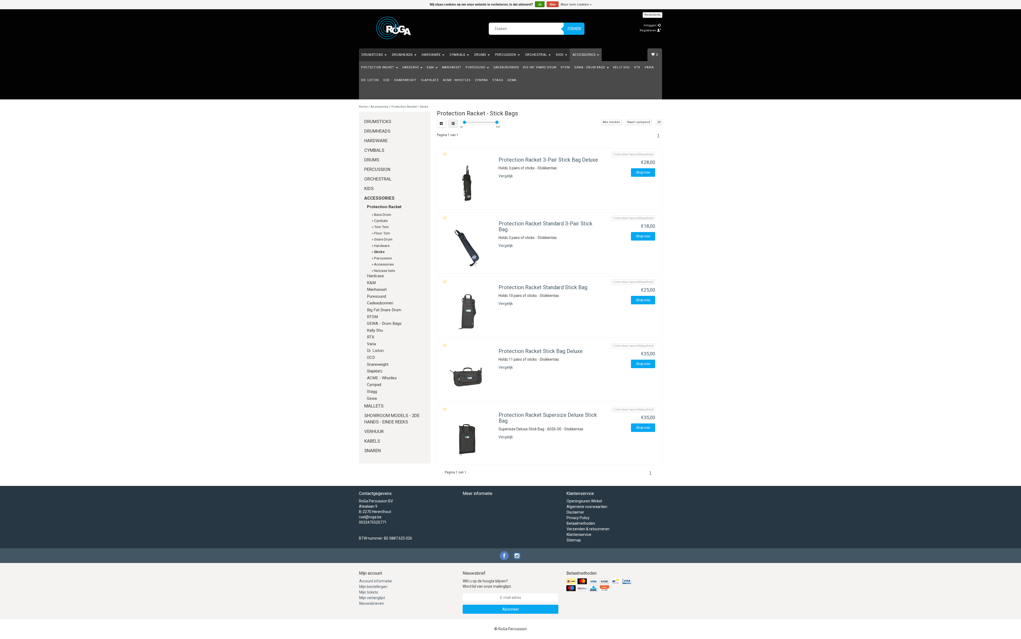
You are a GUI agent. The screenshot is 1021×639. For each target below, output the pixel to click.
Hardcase (411, 67)
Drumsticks (373, 55)
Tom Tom (381, 227)
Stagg (497, 80)
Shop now (643, 172)
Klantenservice (579, 534)
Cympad (481, 80)
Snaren (372, 450)
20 (658, 122)
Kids (560, 55)
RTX (637, 67)
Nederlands (652, 14)
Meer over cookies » (576, 4)
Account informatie (375, 581)
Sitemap (574, 540)
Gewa (511, 80)
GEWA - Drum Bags (590, 67)
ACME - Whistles (457, 80)
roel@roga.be (370, 517)
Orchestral (536, 55)
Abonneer (510, 609)
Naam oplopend (638, 122)
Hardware (432, 55)
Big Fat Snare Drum (539, 67)
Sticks (424, 106)
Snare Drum (383, 239)
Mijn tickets (368, 592)
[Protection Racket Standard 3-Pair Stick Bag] (467, 248)
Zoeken (574, 29)
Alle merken (611, 122)
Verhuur (374, 431)
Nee (553, 4)
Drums (480, 55)
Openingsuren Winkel (584, 501)
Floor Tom (382, 233)
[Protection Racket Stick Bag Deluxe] (467, 376)
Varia (649, 67)
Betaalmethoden (581, 523)
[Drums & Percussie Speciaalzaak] (393, 28)
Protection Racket (378, 67)
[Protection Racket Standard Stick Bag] (467, 312)
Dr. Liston (370, 80)
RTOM (565, 67)
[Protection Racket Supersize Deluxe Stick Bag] (467, 439)
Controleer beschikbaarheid (633, 154)
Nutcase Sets (384, 270)
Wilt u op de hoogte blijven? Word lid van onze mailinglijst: (487, 583)
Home (363, 106)
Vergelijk (506, 176)
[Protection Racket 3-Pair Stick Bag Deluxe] (467, 184)
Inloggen (650, 25)
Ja (540, 4)
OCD (386, 80)
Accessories (584, 55)
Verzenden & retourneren (588, 529)
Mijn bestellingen (373, 587)
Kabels (372, 441)
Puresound (476, 67)
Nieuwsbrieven (371, 603)
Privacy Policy (578, 518)
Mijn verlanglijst (372, 598)
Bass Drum (382, 214)
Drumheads (403, 55)
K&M (431, 67)
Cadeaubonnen (506, 67)
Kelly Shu (621, 67)
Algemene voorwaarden (587, 507)
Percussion (506, 55)
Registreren (648, 30)
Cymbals (458, 55)
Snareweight (405, 80)
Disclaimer (575, 512)
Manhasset (451, 67)
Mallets (373, 406)
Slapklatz (430, 80)
